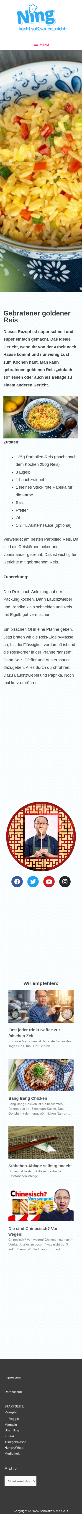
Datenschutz (14, 1392)
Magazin (11, 1424)
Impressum (13, 1377)
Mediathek (12, 1453)
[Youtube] (49, 881)
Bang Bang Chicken (27, 1098)
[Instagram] (65, 881)
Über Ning (12, 1430)
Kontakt (10, 1436)
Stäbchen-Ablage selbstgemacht (40, 1166)
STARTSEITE (14, 1406)
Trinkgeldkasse (15, 1442)
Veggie (14, 1418)
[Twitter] (33, 881)
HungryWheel (14, 1447)
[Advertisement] (41, 741)
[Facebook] (17, 881)
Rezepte (11, 1412)
